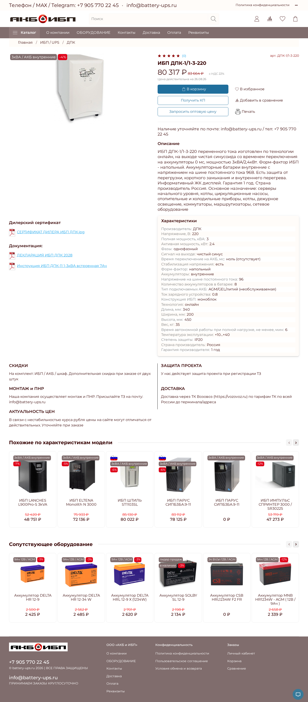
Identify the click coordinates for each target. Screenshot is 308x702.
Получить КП (193, 100)
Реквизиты (198, 32)
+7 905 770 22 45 (98, 5)
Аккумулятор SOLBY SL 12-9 (178, 597)
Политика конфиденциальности (263, 5)
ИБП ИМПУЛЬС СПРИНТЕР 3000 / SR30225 (275, 504)
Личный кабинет (241, 653)
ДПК (71, 42)
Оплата (174, 32)
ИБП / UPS (49, 42)
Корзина (234, 661)
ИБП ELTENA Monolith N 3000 (81, 502)
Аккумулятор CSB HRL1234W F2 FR (226, 597)
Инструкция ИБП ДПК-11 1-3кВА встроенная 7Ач (62, 266)
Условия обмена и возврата (178, 668)
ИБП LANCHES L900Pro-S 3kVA (32, 502)
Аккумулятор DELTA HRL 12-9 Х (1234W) (129, 597)
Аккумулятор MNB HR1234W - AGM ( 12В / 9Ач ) (275, 599)
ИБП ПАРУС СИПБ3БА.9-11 (178, 502)
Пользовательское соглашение (181, 661)
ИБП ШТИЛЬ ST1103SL (130, 502)
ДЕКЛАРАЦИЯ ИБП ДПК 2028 (44, 255)
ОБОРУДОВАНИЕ (93, 32)
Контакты (127, 32)
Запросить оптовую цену (192, 111)
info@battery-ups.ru (151, 5)
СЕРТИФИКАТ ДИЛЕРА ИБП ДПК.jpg (51, 232)
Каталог (28, 32)
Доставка (151, 32)
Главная (25, 42)
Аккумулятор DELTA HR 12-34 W (81, 597)
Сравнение (236, 668)
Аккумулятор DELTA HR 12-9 (32, 597)
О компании (57, 32)
